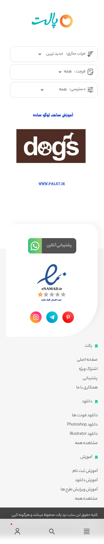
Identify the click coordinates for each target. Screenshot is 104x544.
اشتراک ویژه (88, 369)
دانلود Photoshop (82, 424)
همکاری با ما (87, 387)
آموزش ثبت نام (85, 471)
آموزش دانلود (86, 480)
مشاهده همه (86, 443)
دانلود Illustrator (84, 434)
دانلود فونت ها (85, 415)
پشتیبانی (90, 378)
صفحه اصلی (87, 360)
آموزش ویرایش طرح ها (79, 489)
